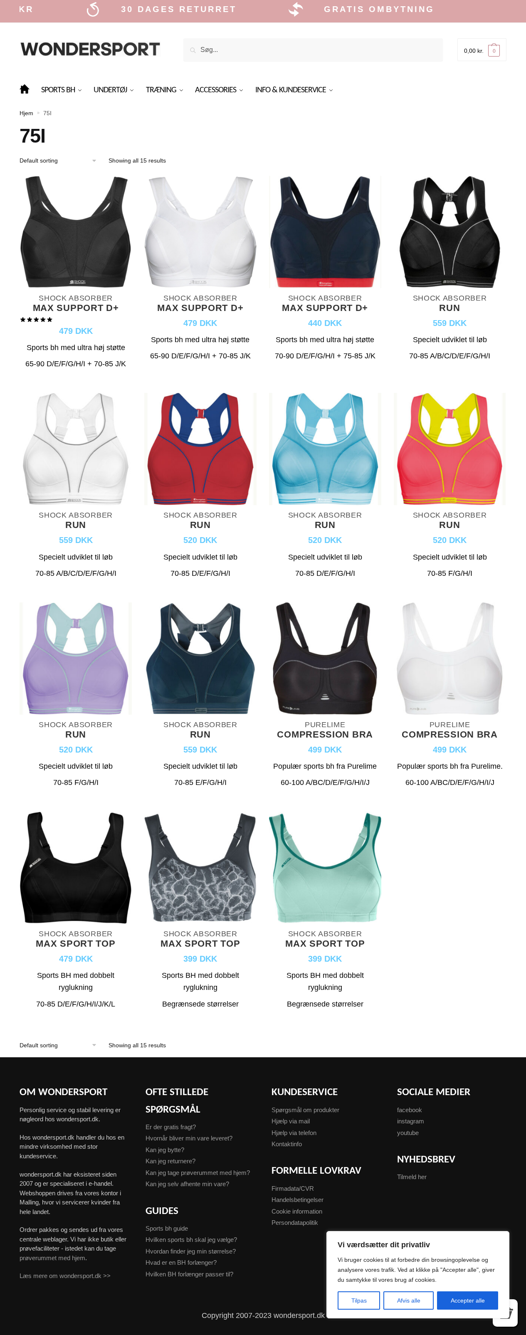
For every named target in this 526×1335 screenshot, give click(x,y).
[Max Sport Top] (76, 869)
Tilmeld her (412, 1176)
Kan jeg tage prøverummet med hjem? (198, 1172)
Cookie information (297, 1211)
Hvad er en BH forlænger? (181, 1262)
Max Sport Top (75, 944)
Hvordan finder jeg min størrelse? (191, 1251)
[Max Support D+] (76, 233)
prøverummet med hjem (52, 1257)
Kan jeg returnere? (170, 1161)
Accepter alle (468, 1300)
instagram (410, 1121)
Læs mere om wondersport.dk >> (65, 1275)
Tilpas (359, 1300)
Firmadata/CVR (293, 1188)
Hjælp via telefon (294, 1132)
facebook (409, 1109)
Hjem (26, 113)
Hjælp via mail (291, 1121)
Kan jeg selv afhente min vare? (187, 1183)
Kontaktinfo (287, 1143)
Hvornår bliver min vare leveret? (189, 1138)
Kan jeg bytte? (165, 1149)
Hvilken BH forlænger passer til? (189, 1274)
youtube (408, 1132)
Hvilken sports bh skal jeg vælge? (191, 1239)
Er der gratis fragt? (171, 1126)
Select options (75, 381)
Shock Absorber (76, 298)
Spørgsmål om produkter (305, 1109)
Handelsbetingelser (298, 1199)
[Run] (450, 233)
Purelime (325, 725)
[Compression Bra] (325, 659)
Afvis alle (408, 1300)
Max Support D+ (76, 308)
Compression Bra (325, 735)
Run (449, 308)
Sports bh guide (167, 1228)
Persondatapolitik (295, 1222)
